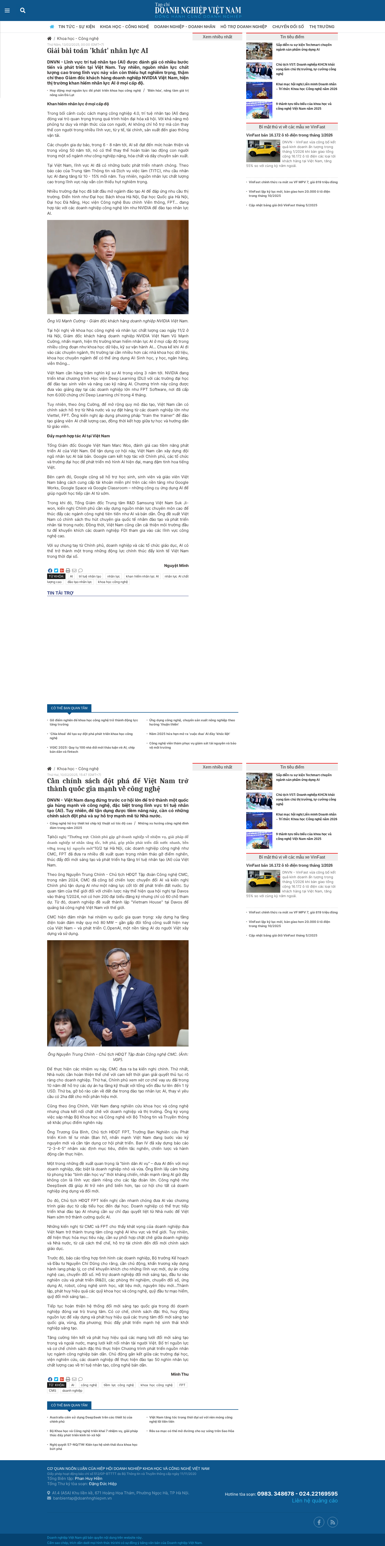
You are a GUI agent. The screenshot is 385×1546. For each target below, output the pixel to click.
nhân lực (113, 576)
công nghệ (89, 1385)
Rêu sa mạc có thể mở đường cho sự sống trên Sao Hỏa (191, 1431)
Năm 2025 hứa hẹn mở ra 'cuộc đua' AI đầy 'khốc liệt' (189, 734)
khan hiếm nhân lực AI (142, 576)
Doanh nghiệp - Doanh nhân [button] (185, 26)
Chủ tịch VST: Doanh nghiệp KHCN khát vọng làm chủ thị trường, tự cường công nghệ (306, 69)
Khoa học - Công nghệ (78, 38)
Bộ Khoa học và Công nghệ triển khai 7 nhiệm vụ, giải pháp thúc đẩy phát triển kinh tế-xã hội (94, 1433)
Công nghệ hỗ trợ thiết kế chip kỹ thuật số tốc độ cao (91, 823)
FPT (182, 1385)
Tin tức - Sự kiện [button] (77, 26)
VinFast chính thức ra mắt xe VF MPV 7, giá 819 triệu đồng (293, 182)
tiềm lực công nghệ (119, 1385)
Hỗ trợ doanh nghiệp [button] (244, 26)
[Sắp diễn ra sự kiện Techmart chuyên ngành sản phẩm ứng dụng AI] (260, 51)
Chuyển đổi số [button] (288, 26)
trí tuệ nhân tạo (90, 576)
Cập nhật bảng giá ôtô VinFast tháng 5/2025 (283, 205)
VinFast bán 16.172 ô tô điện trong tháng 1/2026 (289, 135)
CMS (52, 1390)
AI (71, 576)
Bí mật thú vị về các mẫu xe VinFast (292, 127)
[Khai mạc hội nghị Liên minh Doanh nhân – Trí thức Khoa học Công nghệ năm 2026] (260, 90)
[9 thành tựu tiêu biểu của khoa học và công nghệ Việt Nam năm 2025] (260, 110)
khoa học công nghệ (113, 582)
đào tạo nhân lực (80, 582)
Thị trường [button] (322, 26)
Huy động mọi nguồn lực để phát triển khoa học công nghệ (96, 90)
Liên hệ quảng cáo (315, 1500)
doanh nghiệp (72, 1390)
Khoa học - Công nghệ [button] (125, 26)
